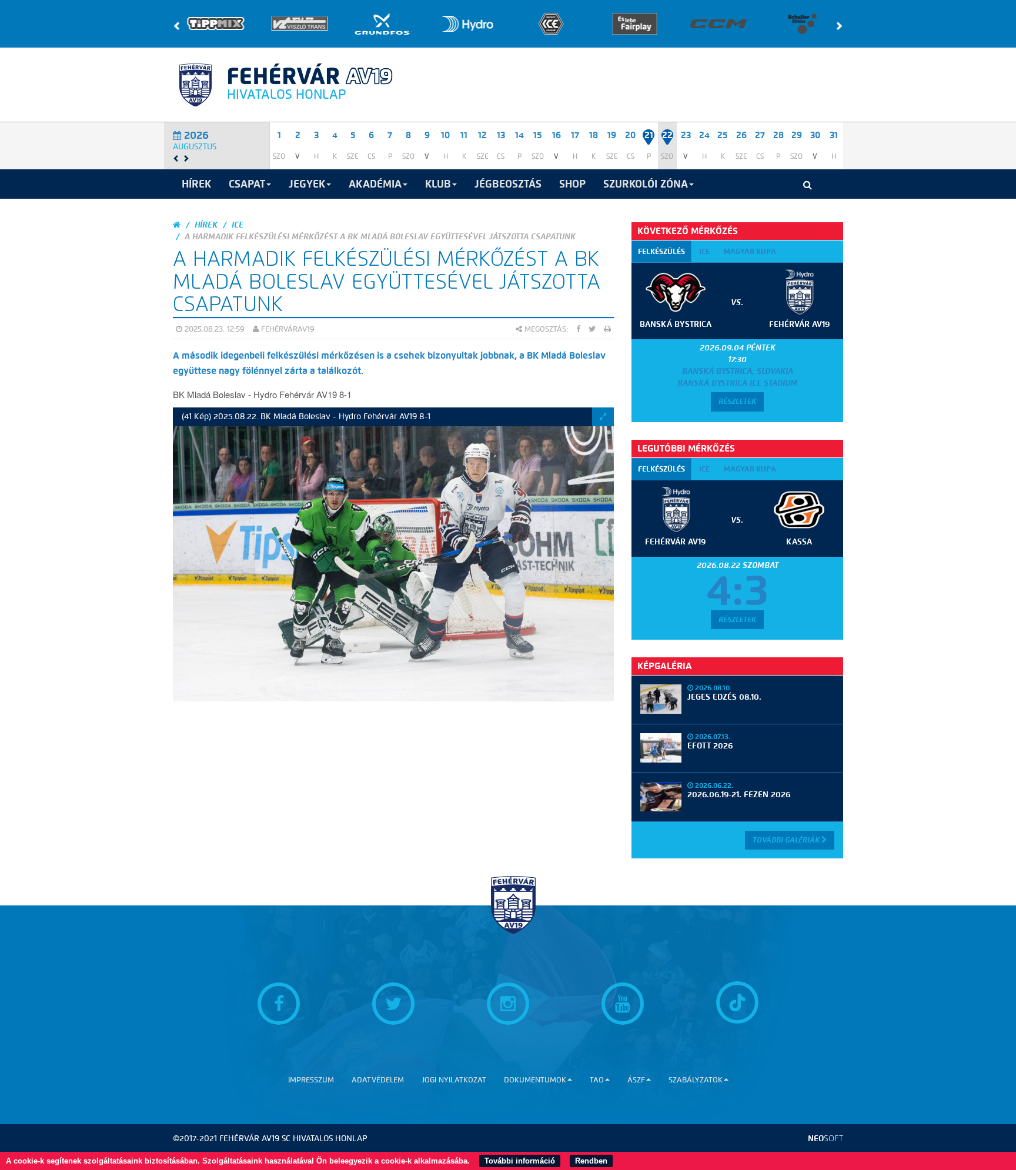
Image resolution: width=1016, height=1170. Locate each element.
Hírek (206, 225)
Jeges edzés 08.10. (724, 697)
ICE (237, 225)
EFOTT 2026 (710, 746)
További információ (519, 1160)
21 (648, 135)
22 (667, 135)
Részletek (737, 401)
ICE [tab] (704, 251)
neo (825, 1139)
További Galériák (787, 839)
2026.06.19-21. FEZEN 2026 (738, 795)
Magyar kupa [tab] (750, 251)
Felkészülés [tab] (661, 251)
